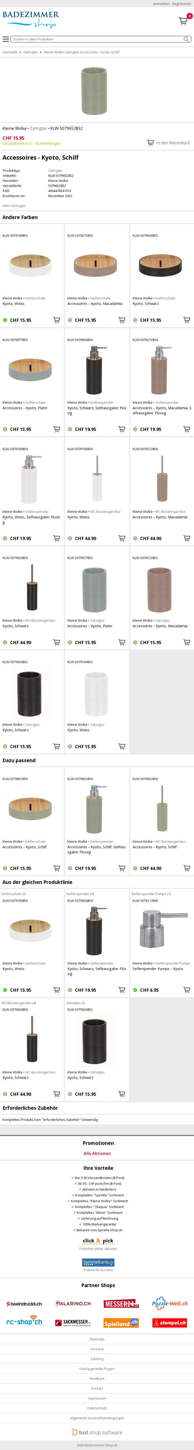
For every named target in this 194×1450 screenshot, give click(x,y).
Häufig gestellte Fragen (97, 1368)
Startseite (97, 1339)
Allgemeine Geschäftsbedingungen (97, 1418)
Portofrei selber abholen (98, 1248)
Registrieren (181, 3)
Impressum (97, 1398)
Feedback (97, 1378)
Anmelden (161, 3)
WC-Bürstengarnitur (105, 511)
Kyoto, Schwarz (146, 303)
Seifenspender (101, 402)
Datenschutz (97, 1408)
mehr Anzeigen (14, 205)
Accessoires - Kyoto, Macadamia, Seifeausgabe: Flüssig (162, 410)
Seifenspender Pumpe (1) (151, 893)
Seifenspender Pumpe (172, 963)
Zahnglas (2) (75, 1003)
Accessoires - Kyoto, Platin (25, 407)
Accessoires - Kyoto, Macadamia (94, 303)
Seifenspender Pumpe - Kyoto (158, 968)
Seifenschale (35, 298)
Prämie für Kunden (98, 1270)
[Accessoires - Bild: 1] (97, 89)
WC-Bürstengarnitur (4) (18, 1003)
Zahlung (97, 1359)
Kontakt (97, 1388)
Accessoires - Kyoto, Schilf (24, 846)
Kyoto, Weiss (14, 303)
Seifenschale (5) (13, 893)
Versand (97, 1349)
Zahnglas (38, 128)
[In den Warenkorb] (56, 320)
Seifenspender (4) (80, 893)
